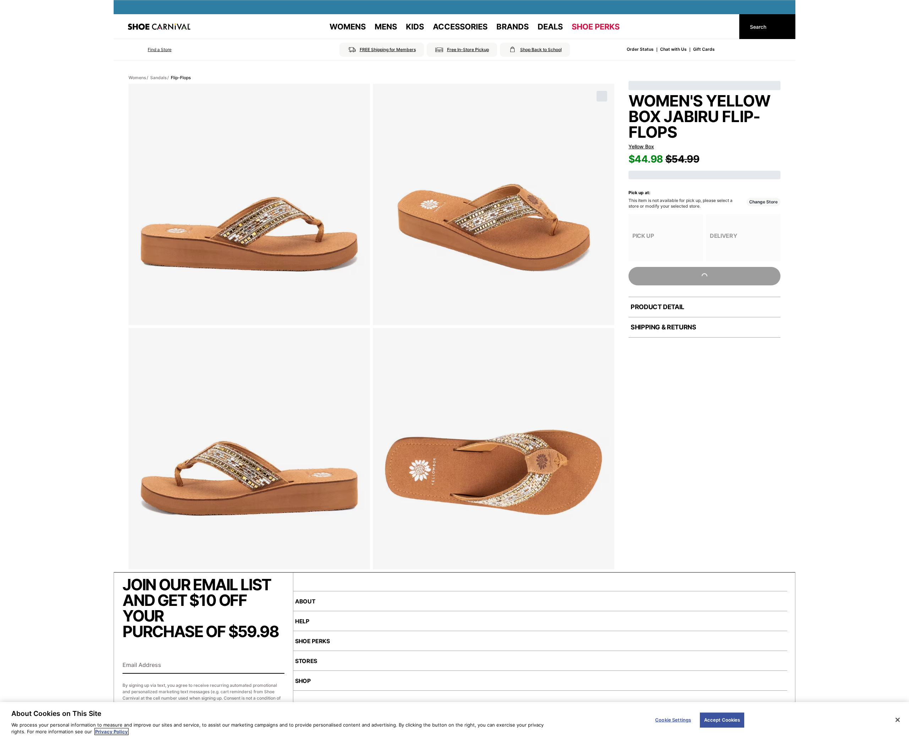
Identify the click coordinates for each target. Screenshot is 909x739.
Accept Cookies (722, 720)
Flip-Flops (181, 77)
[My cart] (727, 26)
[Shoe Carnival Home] (159, 26)
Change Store (763, 201)
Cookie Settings (673, 720)
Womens (137, 77)
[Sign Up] (276, 665)
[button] (150, 49)
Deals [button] (550, 26)
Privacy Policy (111, 731)
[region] (454, 720)
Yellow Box (641, 146)
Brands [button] (512, 26)
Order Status (640, 49)
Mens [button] (386, 26)
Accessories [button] (460, 26)
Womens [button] (348, 26)
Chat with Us (673, 49)
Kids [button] (415, 26)
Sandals (158, 77)
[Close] (897, 720)
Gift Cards (704, 49)
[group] (665, 237)
